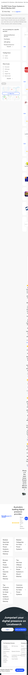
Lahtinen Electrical (14, 305)
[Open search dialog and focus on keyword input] (2, 7)
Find (9, 11)
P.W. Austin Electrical (14, 337)
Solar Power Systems (16, 11)
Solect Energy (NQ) (14, 351)
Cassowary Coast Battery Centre (14, 316)
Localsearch (3, 11)
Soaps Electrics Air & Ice (14, 290)
